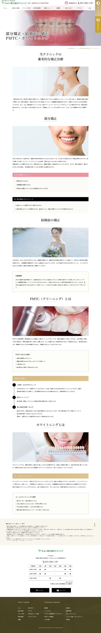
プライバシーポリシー (32, 616)
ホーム (20, 608)
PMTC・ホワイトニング (71, 613)
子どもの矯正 (47, 619)
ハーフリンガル (47, 611)
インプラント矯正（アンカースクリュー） (74, 616)
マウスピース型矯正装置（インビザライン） (53, 613)
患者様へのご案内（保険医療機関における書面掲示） (62, 583)
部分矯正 (68, 608)
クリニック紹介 (21, 613)
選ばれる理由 (20, 611)
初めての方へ (30, 608)
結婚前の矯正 (68, 611)
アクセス (30, 611)
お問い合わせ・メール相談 (33, 613)
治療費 (19, 619)
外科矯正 (68, 619)
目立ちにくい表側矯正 (48, 616)
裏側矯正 (46, 608)
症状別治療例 (20, 616)
